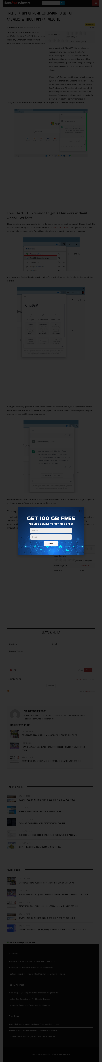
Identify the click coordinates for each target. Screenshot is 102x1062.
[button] (81, 511)
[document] (51, 531)
